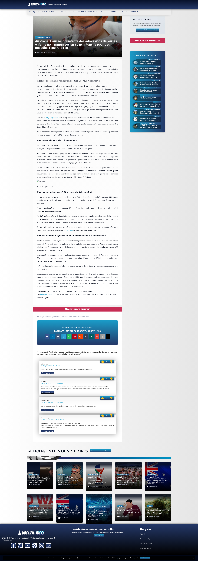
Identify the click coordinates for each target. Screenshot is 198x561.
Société (60, 12)
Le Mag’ (121, 12)
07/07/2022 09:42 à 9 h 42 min (52, 366)
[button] (168, 11)
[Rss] (34, 545)
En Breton (134, 12)
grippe (54, 317)
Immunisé (60, 317)
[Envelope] (48, 545)
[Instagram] (41, 545)
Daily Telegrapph (51, 117)
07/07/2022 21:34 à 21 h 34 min (52, 420)
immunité (68, 317)
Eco (70, 12)
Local (103, 12)
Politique (33, 12)
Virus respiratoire (79, 317)
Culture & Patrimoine (86, 12)
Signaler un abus (48, 373)
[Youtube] (27, 545)
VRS (87, 317)
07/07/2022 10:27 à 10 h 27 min (52, 383)
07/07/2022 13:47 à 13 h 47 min (52, 402)
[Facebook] (13, 545)
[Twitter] (20, 545)
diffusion (69, 230)
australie (48, 317)
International (48, 12)
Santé (48, 37)
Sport (113, 12)
